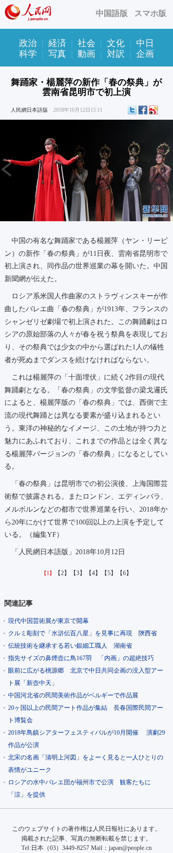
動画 (86, 54)
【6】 (124, 573)
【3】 (78, 573)
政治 (28, 43)
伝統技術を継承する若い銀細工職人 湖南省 (70, 645)
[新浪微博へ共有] (153, 110)
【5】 (109, 573)
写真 (57, 54)
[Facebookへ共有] (142, 110)
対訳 (116, 54)
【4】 (93, 573)
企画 (145, 54)
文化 (116, 43)
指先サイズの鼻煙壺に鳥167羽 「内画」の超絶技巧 (81, 658)
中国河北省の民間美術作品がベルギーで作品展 (73, 695)
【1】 (48, 573)
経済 (57, 43)
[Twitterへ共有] (132, 110)
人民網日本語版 (29, 110)
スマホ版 (150, 13)
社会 (86, 43)
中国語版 (112, 13)
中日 (145, 43)
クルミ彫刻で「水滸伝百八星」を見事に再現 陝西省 (82, 633)
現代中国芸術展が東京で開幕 (48, 621)
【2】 (62, 573)
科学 (28, 54)
